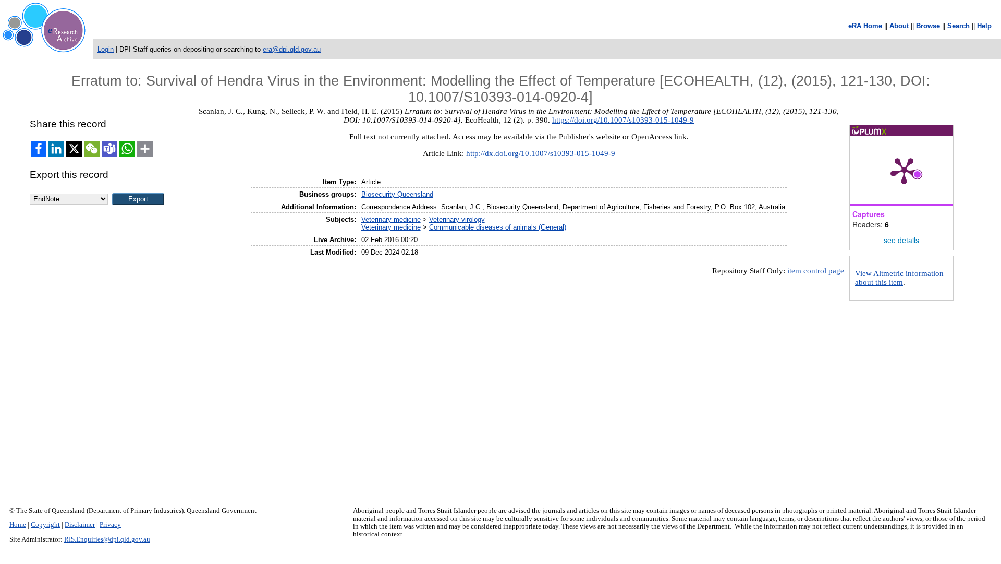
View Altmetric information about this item (899, 277)
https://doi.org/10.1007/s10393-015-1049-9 (623, 120)
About (899, 26)
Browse (928, 26)
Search (958, 26)
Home (17, 525)
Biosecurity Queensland (397, 194)
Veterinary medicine (391, 219)
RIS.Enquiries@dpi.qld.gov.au (107, 539)
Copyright (45, 525)
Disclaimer (80, 525)
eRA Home (865, 26)
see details (901, 240)
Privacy (110, 525)
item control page (815, 271)
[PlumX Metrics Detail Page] (904, 170)
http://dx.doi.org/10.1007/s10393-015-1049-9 (540, 153)
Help (984, 26)
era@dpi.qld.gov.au (292, 49)
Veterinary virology (457, 219)
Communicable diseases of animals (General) (497, 227)
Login (105, 49)
